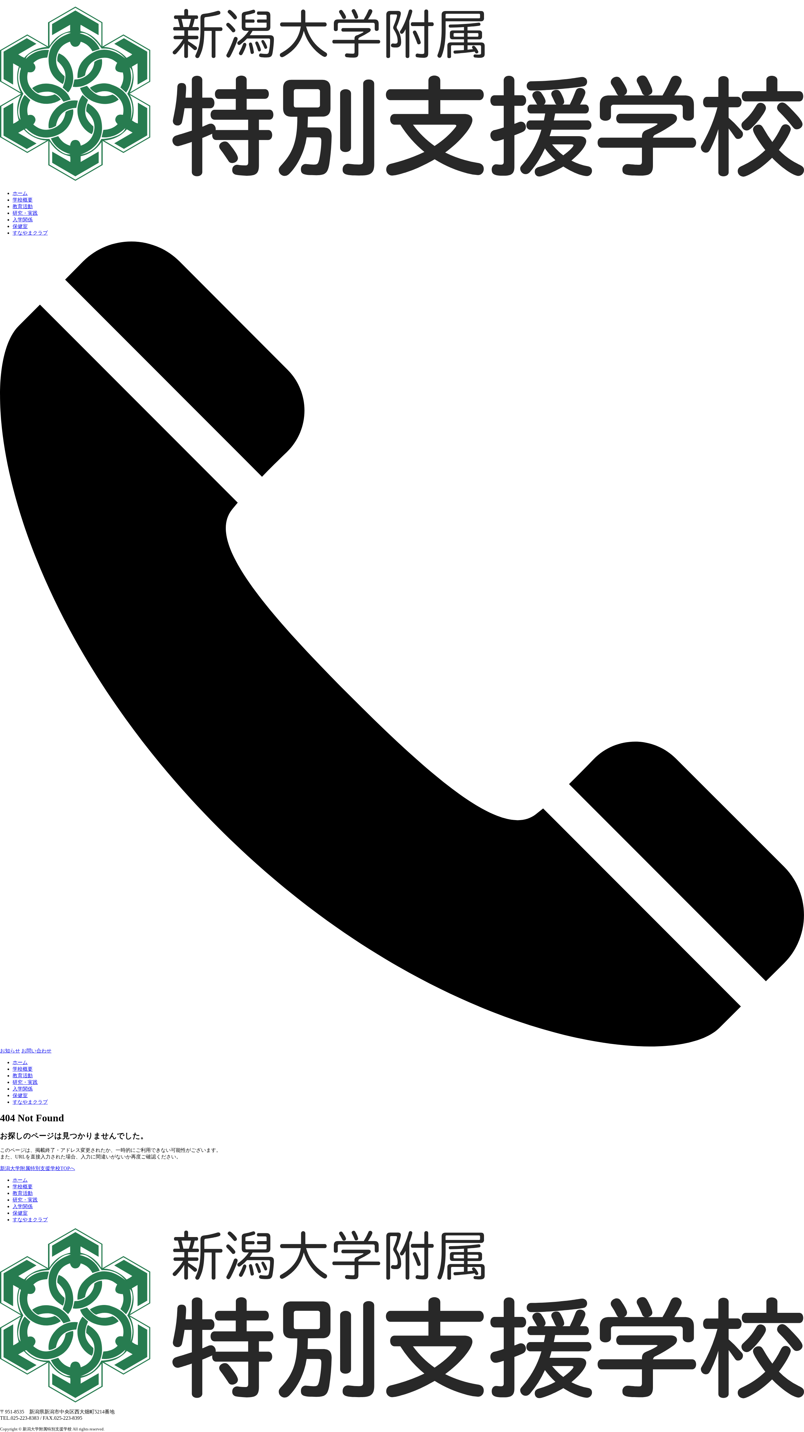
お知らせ (10, 1050)
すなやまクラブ (30, 233)
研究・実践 (25, 213)
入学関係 (23, 219)
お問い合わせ (36, 1050)
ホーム (20, 193)
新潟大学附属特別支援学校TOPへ (37, 1168)
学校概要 (23, 200)
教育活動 (23, 206)
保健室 (20, 226)
